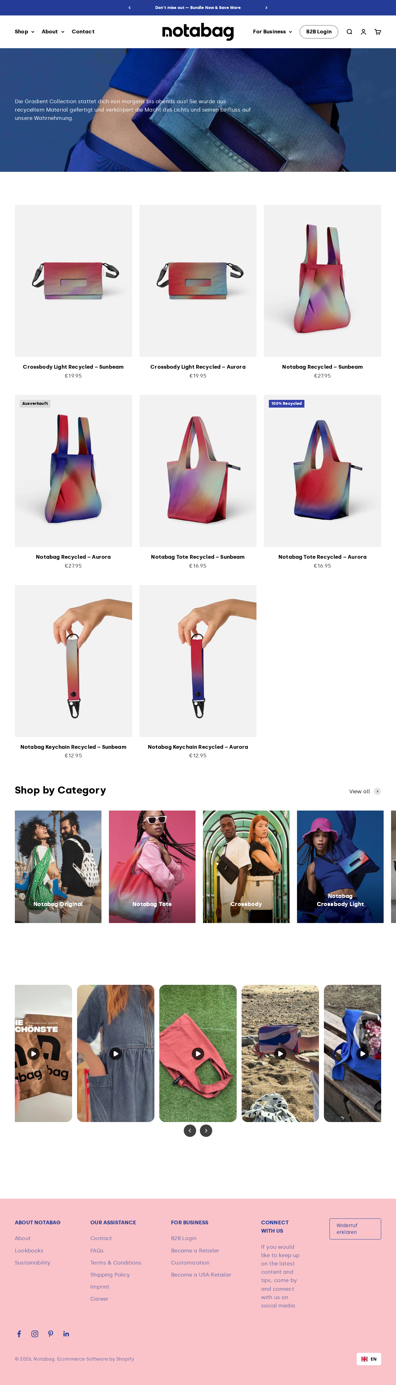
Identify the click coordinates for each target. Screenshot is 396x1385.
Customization (190, 1263)
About (50, 31)
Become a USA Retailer (201, 1275)
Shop (21, 31)
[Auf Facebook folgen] (19, 1334)
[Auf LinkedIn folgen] (66, 1334)
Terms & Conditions (115, 1263)
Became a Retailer (195, 1250)
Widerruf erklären (347, 1228)
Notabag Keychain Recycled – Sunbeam (73, 747)
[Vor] (266, 7)
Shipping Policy (110, 1275)
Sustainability (32, 1263)
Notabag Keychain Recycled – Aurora (198, 747)
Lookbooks (29, 1250)
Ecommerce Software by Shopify (95, 1359)
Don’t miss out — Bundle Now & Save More (198, 7)
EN (374, 1359)
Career (99, 1299)
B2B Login (319, 31)
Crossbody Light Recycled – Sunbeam (73, 367)
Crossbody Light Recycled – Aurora (198, 367)
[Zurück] (129, 7)
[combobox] (369, 1359)
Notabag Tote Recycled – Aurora (322, 557)
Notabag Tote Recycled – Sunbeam (198, 557)
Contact (83, 31)
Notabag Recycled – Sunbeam (322, 367)
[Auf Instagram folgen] (35, 1334)
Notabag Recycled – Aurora (73, 557)
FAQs (97, 1250)
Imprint (99, 1287)
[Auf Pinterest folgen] (50, 1334)
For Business (269, 31)
